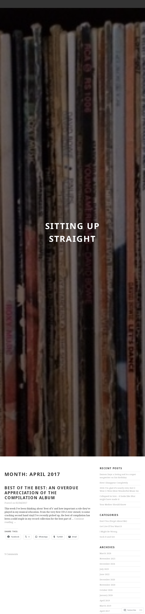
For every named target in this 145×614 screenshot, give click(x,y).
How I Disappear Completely (114, 482)
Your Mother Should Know (113, 504)
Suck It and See (107, 536)
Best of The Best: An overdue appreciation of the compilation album (41, 492)
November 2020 (107, 584)
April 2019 (105, 600)
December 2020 (107, 579)
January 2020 (106, 595)
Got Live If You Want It (111, 526)
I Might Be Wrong (108, 531)
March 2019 (105, 605)
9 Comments (11, 554)
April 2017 (105, 611)
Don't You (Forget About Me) (113, 521)
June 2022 (104, 574)
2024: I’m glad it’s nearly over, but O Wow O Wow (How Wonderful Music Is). (119, 489)
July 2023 (104, 569)
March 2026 (105, 553)
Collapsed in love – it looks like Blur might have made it (117, 498)
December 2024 (107, 563)
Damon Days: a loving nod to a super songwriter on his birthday (118, 476)
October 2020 (106, 590)
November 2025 (107, 558)
